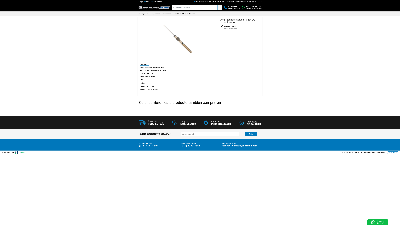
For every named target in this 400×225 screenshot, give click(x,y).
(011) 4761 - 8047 (149, 145)
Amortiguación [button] (143, 14)
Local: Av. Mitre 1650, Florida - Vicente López (208, 1)
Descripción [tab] (144, 64)
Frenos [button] (191, 14)
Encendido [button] (176, 14)
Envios (148, 1)
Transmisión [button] (166, 14)
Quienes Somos (157, 1)
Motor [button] (184, 14)
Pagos (141, 1)
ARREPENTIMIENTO (393, 152)
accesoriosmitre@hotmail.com (239, 145)
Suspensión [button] (155, 14)
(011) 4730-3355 (190, 145)
